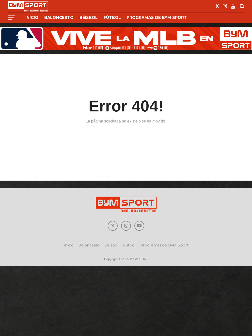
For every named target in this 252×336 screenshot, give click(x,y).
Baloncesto (59, 17)
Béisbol (88, 17)
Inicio (31, 17)
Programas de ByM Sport (157, 17)
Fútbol (112, 17)
